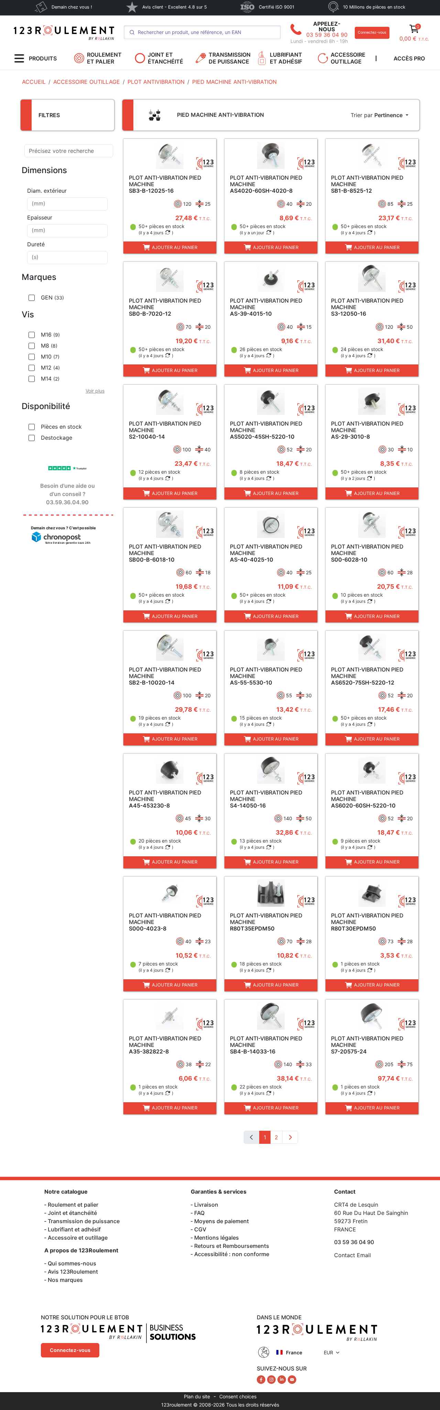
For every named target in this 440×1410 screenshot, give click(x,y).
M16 (50, 334)
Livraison (206, 1204)
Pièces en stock (61, 426)
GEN (52, 297)
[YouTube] (292, 1379)
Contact (344, 1191)
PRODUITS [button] (43, 58)
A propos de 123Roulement (81, 1250)
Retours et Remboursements (231, 1245)
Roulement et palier (73, 1204)
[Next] (290, 1137)
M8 (49, 345)
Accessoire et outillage (78, 1237)
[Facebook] (262, 1379)
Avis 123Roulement (73, 1271)
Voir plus (95, 391)
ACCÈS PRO (409, 58)
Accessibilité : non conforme (231, 1254)
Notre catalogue (66, 1191)
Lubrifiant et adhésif (74, 1229)
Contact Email (352, 1255)
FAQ (199, 1212)
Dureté (36, 244)
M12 (50, 367)
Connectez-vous (372, 32)
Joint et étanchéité (72, 1212)
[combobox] (67, 204)
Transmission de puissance (84, 1221)
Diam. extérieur (47, 190)
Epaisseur (39, 217)
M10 (50, 356)
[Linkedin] (282, 1379)
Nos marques (65, 1279)
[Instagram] (272, 1379)
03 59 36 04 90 (327, 34)
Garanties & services (218, 1191)
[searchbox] (67, 204)
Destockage (56, 437)
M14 (50, 378)
